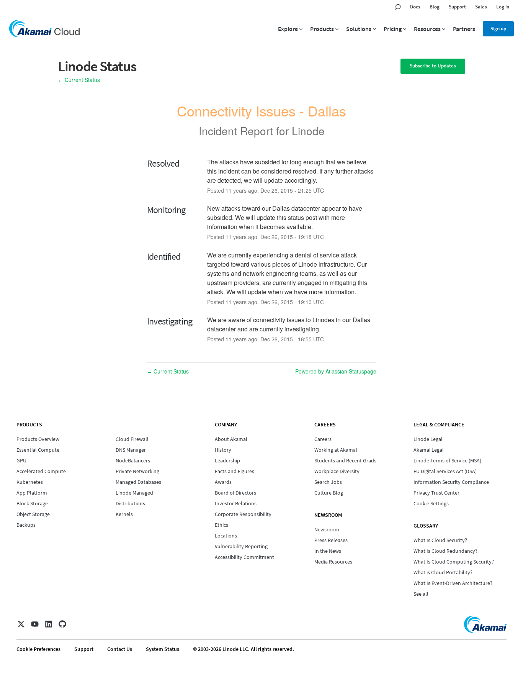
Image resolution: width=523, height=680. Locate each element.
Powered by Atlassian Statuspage (335, 371)
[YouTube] (34, 624)
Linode (308, 130)
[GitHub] (62, 624)
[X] (21, 624)
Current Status (79, 80)
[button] (432, 66)
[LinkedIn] (48, 624)
